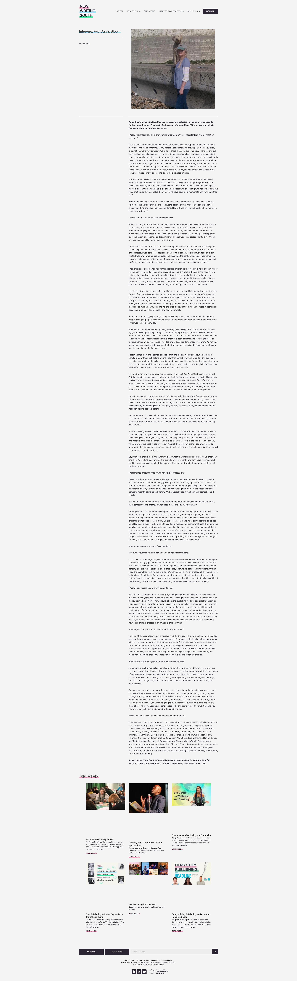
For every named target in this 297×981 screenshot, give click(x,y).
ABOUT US (192, 11)
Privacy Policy (166, 960)
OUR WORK (149, 11)
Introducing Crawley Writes (99, 839)
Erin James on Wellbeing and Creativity (191, 835)
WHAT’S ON (132, 11)
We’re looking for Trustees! (142, 904)
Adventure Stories (158, 964)
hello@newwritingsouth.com (130, 962)
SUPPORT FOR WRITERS (169, 11)
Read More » (91, 853)
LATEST (119, 11)
